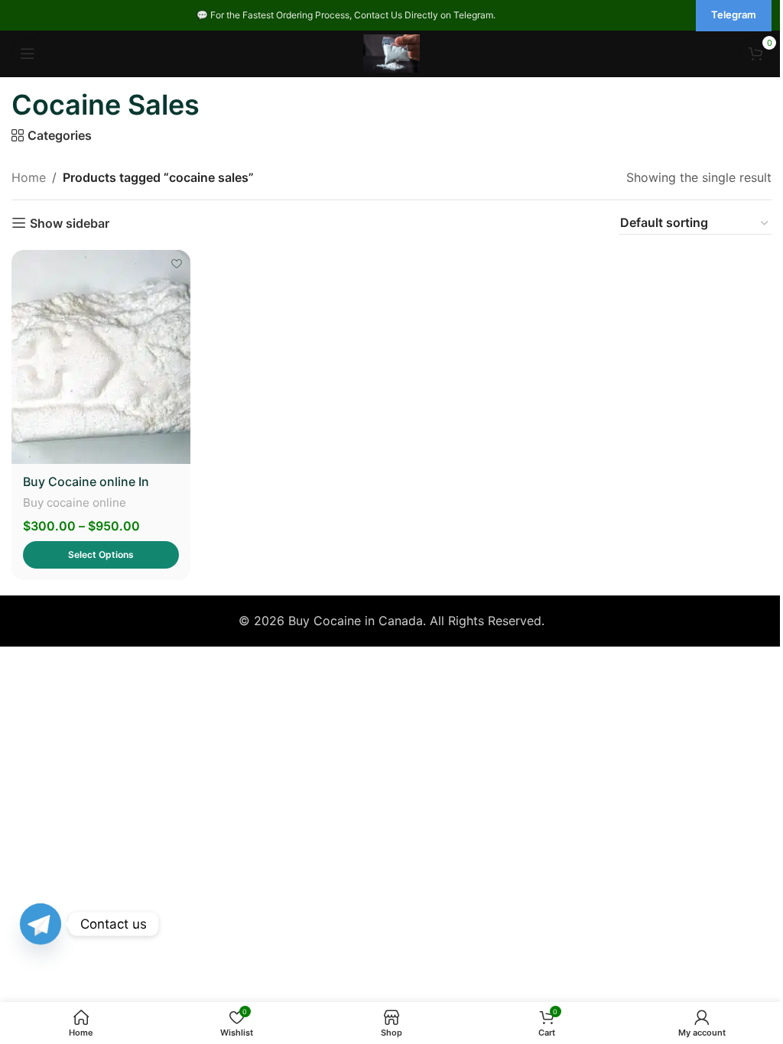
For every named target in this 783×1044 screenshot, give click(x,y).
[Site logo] (392, 52)
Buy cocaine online (74, 502)
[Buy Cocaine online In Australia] (100, 357)
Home (28, 177)
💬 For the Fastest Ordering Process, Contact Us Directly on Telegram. (346, 15)
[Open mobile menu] (27, 53)
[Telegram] (40, 924)
